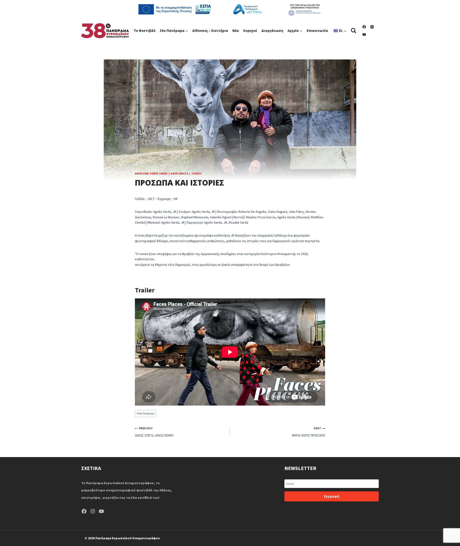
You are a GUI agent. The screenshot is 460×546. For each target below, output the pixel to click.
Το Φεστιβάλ (144, 30)
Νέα (235, 30)
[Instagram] (372, 26)
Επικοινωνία (317, 30)
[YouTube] (364, 34)
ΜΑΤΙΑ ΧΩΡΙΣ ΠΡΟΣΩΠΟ (308, 432)
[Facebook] (364, 26)
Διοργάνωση (272, 30)
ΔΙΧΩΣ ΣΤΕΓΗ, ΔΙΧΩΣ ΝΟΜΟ (154, 432)
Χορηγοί (250, 30)
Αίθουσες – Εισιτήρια (210, 30)
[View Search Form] (353, 30)
